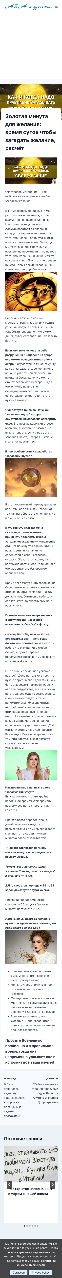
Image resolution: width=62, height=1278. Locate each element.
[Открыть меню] (56, 6)
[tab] (24, 1226)
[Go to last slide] (9, 1185)
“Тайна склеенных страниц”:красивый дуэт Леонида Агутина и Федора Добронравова (45, 1090)
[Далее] (52, 1185)
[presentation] (31, 1164)
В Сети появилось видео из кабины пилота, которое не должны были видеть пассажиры (14, 1097)
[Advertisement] (31, 46)
